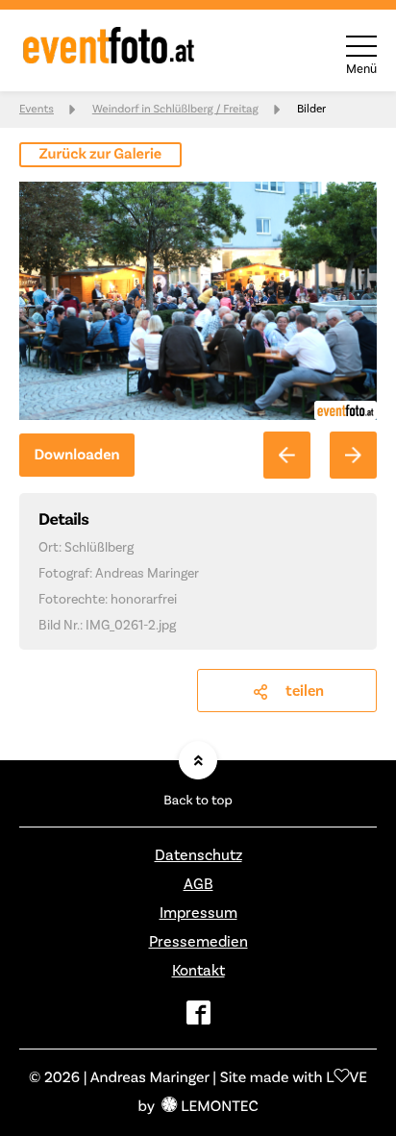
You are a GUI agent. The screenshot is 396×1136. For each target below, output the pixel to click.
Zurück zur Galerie (100, 154)
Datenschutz (198, 855)
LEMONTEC (219, 1107)
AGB (198, 884)
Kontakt (198, 970)
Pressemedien (198, 941)
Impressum (198, 913)
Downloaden (76, 455)
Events (36, 109)
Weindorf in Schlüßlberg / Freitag (175, 109)
